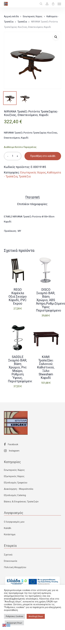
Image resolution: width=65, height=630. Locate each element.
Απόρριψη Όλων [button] (14, 623)
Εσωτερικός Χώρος (32, 16)
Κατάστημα (9, 534)
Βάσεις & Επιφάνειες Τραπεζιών (21, 501)
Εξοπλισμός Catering (15, 495)
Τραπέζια (22, 21)
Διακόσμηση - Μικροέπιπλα (18, 489)
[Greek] (8, 625)
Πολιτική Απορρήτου (15, 567)
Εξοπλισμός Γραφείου (15, 482)
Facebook (12, 444)
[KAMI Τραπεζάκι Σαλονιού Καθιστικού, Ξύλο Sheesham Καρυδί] (45, 337)
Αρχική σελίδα (11, 16)
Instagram (13, 450)
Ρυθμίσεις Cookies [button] (14, 616)
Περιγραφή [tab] (32, 197)
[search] (41, 4)
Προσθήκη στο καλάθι (42, 156)
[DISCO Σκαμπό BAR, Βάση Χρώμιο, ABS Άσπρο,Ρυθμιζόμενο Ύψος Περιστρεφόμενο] (45, 270)
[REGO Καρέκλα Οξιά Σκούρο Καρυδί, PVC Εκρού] (17, 270)
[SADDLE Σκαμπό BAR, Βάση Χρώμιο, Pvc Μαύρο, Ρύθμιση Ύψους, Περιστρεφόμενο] (17, 337)
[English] (4, 625)
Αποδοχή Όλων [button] (36, 616)
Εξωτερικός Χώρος (14, 476)
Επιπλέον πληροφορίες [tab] (32, 204)
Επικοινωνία (10, 561)
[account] (47, 4)
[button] (59, 3)
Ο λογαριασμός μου (14, 521)
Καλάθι (7, 528)
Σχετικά (8, 554)
